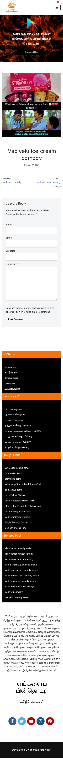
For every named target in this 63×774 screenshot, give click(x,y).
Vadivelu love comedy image (19, 587)
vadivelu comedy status (17, 597)
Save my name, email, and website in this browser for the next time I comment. (30, 310)
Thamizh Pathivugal (40, 750)
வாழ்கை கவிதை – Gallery (18, 436)
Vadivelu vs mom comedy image (21, 570)
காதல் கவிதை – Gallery (17, 447)
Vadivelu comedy (14, 592)
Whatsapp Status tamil (17, 468)
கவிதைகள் (11, 367)
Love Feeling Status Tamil (18, 512)
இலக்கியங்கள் (12, 389)
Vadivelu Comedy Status (17, 517)
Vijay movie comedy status (18, 548)
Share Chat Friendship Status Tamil (23, 506)
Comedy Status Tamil (15, 528)
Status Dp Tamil (13, 479)
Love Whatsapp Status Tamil (19, 501)
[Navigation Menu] (57, 7)
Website (10, 251)
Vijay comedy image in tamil (19, 554)
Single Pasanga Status (16, 523)
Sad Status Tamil (13, 490)
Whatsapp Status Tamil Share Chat (23, 484)
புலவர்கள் (10, 383)
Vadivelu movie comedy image (20, 581)
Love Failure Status (15, 495)
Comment (12, 264)
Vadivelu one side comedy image (22, 576)
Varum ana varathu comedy (19, 559)
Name (10, 224)
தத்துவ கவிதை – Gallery (18, 426)
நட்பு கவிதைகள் (13, 409)
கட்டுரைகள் (11, 372)
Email (10, 238)
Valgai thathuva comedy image (21, 565)
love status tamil (13, 473)
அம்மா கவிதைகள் (15, 415)
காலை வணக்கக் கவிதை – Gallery (23, 431)
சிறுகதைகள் (11, 378)
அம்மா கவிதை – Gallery (18, 442)
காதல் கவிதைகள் (14, 420)
